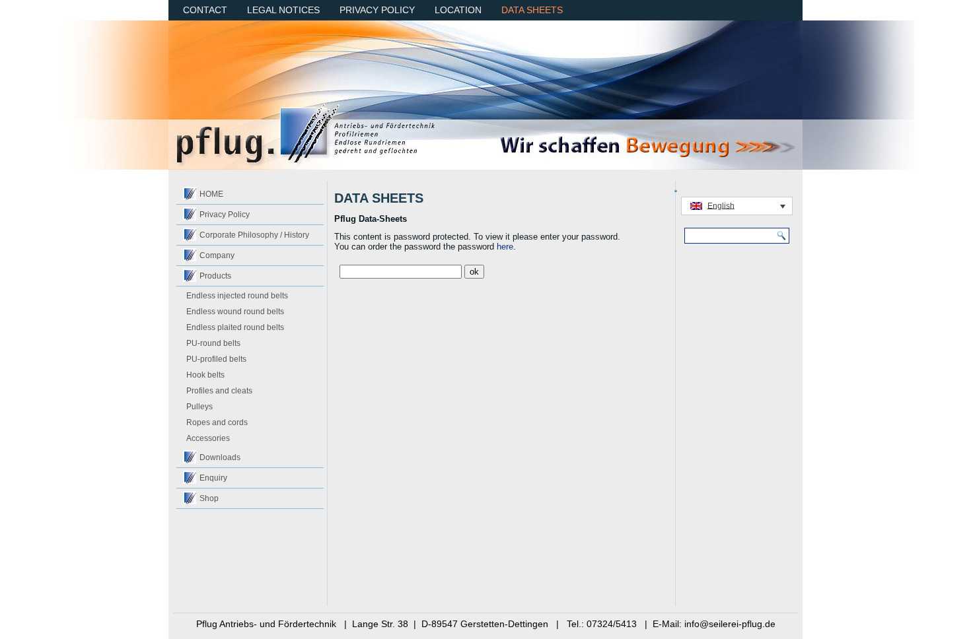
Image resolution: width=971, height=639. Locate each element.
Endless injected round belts (237, 295)
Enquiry (213, 478)
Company (216, 255)
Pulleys (199, 406)
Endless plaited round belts (235, 327)
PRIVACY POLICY (377, 10)
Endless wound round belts (235, 311)
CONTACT (205, 10)
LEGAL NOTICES (283, 10)
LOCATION (458, 10)
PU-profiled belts (216, 359)
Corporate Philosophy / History (254, 235)
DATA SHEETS (532, 10)
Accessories (208, 438)
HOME (211, 194)
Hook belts (205, 375)
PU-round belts (213, 343)
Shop (209, 498)
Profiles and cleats (219, 390)
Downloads (219, 457)
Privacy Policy (224, 214)
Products (215, 276)
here (505, 247)
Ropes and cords (217, 422)
